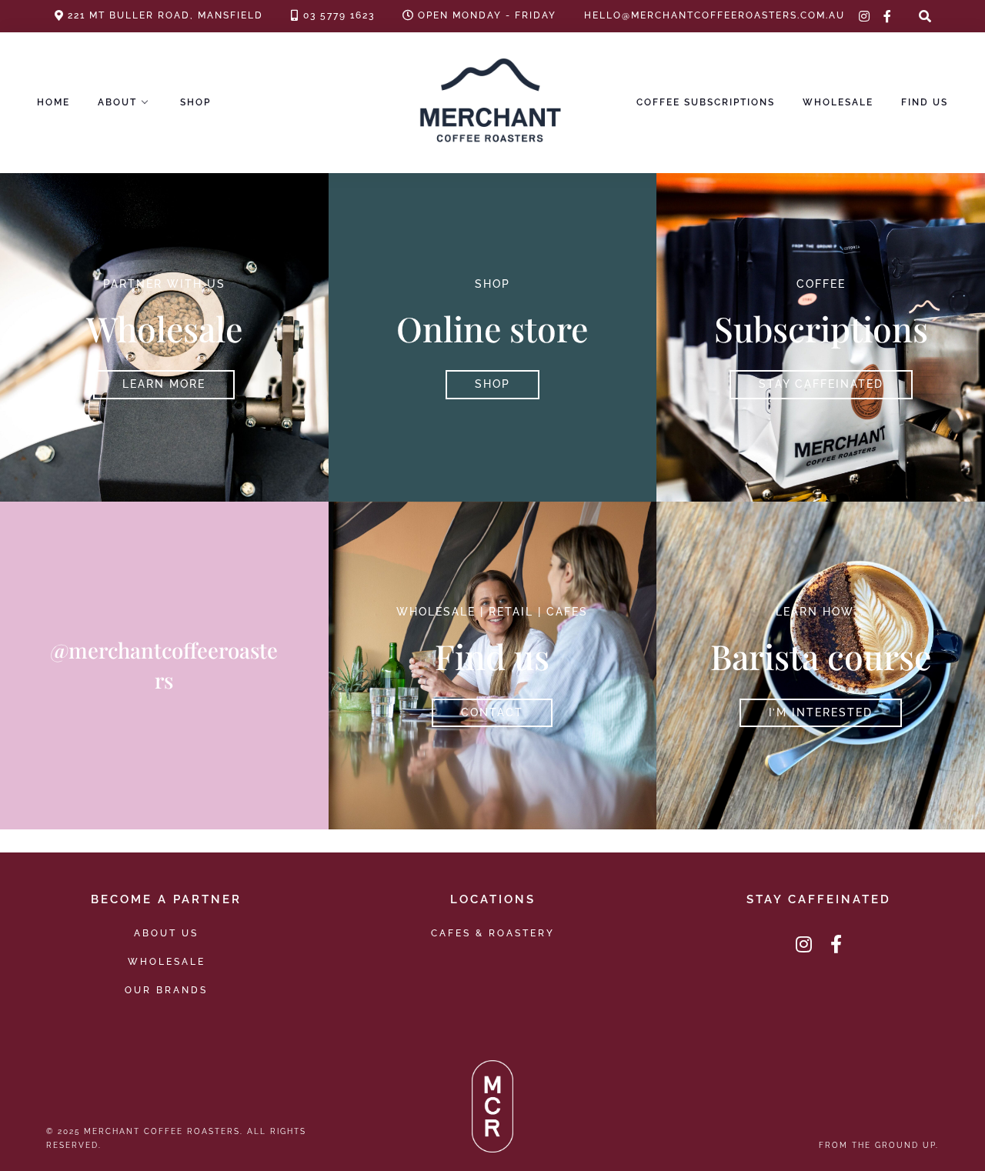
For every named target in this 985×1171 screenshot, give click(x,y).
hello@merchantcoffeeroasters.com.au (714, 15)
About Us (166, 933)
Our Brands (166, 990)
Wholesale (838, 102)
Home (53, 102)
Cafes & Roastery (493, 933)
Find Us (924, 102)
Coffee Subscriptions (705, 102)
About (117, 102)
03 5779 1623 (339, 15)
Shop (195, 102)
